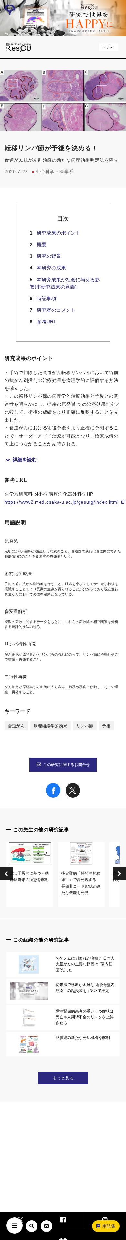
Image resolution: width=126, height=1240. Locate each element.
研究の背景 (49, 256)
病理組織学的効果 (50, 726)
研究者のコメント (56, 310)
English (108, 47)
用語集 (109, 1226)
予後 (106, 726)
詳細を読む (25, 460)
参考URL (46, 321)
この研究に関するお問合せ (66, 764)
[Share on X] (73, 796)
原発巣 (68, 404)
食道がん (16, 726)
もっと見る (63, 1078)
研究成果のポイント (58, 233)
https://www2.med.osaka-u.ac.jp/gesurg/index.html (62, 502)
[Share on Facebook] (53, 796)
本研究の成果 (51, 267)
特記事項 (46, 298)
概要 (42, 244)
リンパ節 (84, 726)
